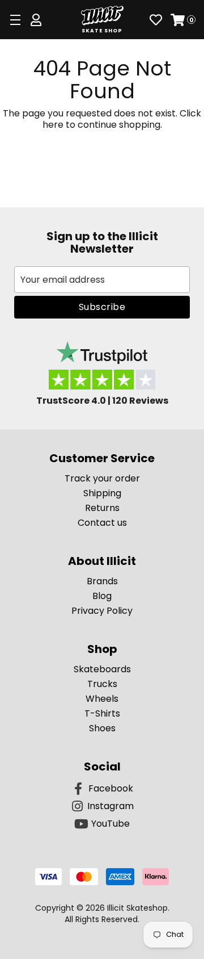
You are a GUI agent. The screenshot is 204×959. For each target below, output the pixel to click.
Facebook (110, 788)
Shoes (102, 728)
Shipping (102, 493)
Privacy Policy (102, 610)
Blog (102, 595)
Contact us (102, 522)
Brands (102, 581)
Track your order (102, 478)
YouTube (110, 823)
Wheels (102, 698)
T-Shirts (102, 713)
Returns (102, 507)
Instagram (110, 806)
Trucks (102, 683)
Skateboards (102, 669)
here (52, 124)
